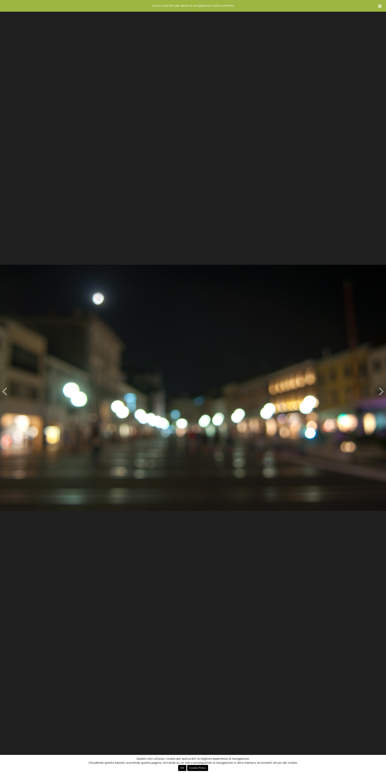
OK (182, 768)
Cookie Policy (197, 768)
